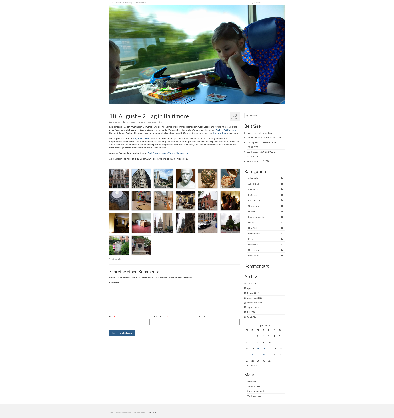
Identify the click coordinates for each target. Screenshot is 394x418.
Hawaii (251, 211)
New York (252, 228)
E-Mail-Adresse (160, 317)
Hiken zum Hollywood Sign (260, 133)
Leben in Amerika (256, 217)
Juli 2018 (251, 312)
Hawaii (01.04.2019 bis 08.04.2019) (264, 137)
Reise (251, 239)
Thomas (117, 122)
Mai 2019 (251, 283)
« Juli (246, 365)
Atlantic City (254, 189)
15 (258, 348)
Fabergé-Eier (219, 133)
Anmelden (252, 381)
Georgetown (254, 206)
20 (247, 354)
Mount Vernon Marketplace (175, 153)
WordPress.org (254, 396)
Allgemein (253, 178)
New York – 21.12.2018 (258, 161)
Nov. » (254, 365)
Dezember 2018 (254, 298)
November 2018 (254, 302)
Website (202, 317)
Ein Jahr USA (151, 122)
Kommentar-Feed (255, 391)
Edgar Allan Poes (141, 138)
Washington (254, 255)
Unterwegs (253, 250)
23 (264, 354)
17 (269, 348)
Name (112, 317)
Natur (251, 222)
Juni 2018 (251, 317)
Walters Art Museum (226, 130)
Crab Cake (153, 153)
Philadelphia (254, 233)
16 (264, 348)
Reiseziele (253, 244)
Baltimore (141, 122)
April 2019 (252, 288)
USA (119, 259)
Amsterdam (253, 184)
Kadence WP (152, 413)
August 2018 (253, 307)
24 (269, 354)
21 (252, 354)
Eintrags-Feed (254, 386)
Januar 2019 (253, 293)
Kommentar (114, 282)
